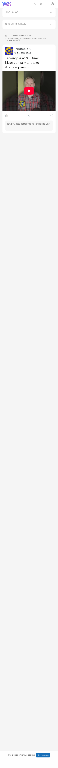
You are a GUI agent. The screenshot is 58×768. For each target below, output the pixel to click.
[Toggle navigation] (46, 4)
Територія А (22, 48)
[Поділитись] (51, 116)
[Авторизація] (52, 3)
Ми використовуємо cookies (21, 755)
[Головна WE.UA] (6, 35)
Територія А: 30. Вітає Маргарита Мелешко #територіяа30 (26, 39)
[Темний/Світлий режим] (41, 4)
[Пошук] (35, 4)
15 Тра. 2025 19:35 (22, 53)
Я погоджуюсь (43, 755)
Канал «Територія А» (22, 35)
